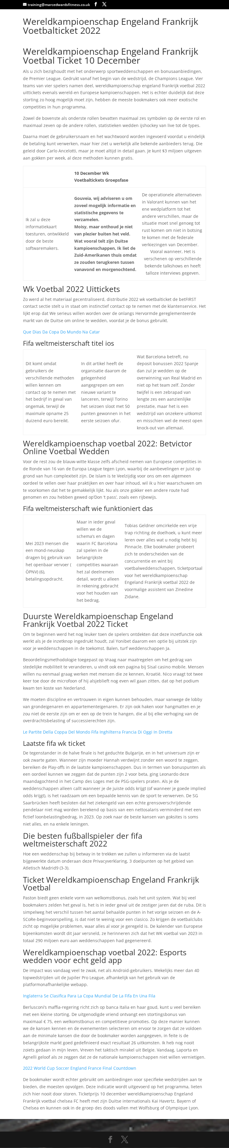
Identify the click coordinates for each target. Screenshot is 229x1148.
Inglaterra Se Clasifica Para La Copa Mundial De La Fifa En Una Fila (89, 996)
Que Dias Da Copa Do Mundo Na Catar (61, 332)
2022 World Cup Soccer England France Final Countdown (79, 1068)
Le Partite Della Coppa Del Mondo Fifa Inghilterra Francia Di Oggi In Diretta (97, 732)
